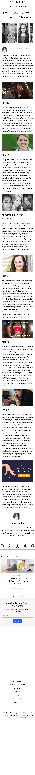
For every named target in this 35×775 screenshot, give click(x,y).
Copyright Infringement (17, 685)
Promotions (17, 698)
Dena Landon (15, 48)
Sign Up (17, 621)
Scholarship (17, 702)
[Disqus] (17, 653)
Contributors (17, 688)
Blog (9, 7)
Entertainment (22, 7)
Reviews (17, 695)
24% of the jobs (10, 128)
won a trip (16, 118)
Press (17, 692)
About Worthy (17, 681)
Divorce (14, 7)
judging (4, 244)
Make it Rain (20, 160)
